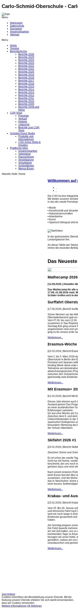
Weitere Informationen (14, 605)
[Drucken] (56, 187)
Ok (28, 605)
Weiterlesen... (55, 337)
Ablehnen (36, 605)
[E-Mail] (56, 190)
